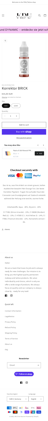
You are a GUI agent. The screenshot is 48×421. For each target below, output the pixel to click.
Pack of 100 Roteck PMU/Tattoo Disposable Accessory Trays (23, 150)
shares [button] (7, 229)
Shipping (4, 97)
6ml (6, 106)
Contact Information (13, 311)
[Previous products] (38, 145)
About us (8, 344)
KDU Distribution (20, 416)
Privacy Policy (10, 322)
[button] (3, 15)
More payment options (24, 138)
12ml (16, 106)
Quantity (5, 111)
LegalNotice (9, 316)
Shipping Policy (11, 333)
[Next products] (43, 145)
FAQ (6, 350)
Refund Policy (10, 327)
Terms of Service (11, 338)
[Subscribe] (38, 365)
